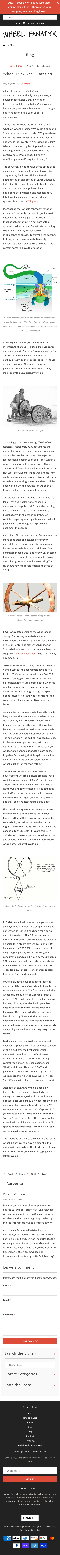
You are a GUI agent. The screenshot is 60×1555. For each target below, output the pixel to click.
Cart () (29, 23)
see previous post (26, 653)
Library (30, 1427)
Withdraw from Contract (30, 1445)
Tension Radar (30, 1418)
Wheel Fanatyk (17, 1526)
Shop (30, 1413)
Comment (9, 1314)
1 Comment (24, 83)
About (30, 1422)
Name (7, 1285)
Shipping (30, 1441)
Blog (30, 55)
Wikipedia (33, 201)
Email (7, 1300)
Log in (17, 23)
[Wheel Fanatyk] (30, 34)
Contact (30, 1436)
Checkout (41, 23)
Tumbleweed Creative (30, 1530)
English (28, 1518)
